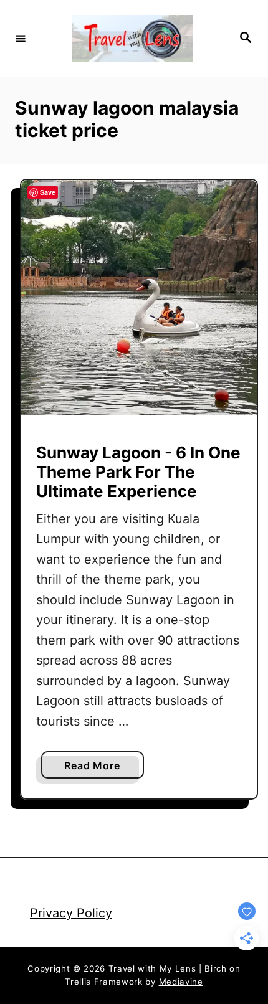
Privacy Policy (71, 913)
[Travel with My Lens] (132, 38)
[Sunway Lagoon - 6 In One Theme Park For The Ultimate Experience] (139, 297)
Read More (96, 769)
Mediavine (181, 982)
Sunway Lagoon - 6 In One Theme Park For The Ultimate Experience (138, 472)
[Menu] (20, 38)
